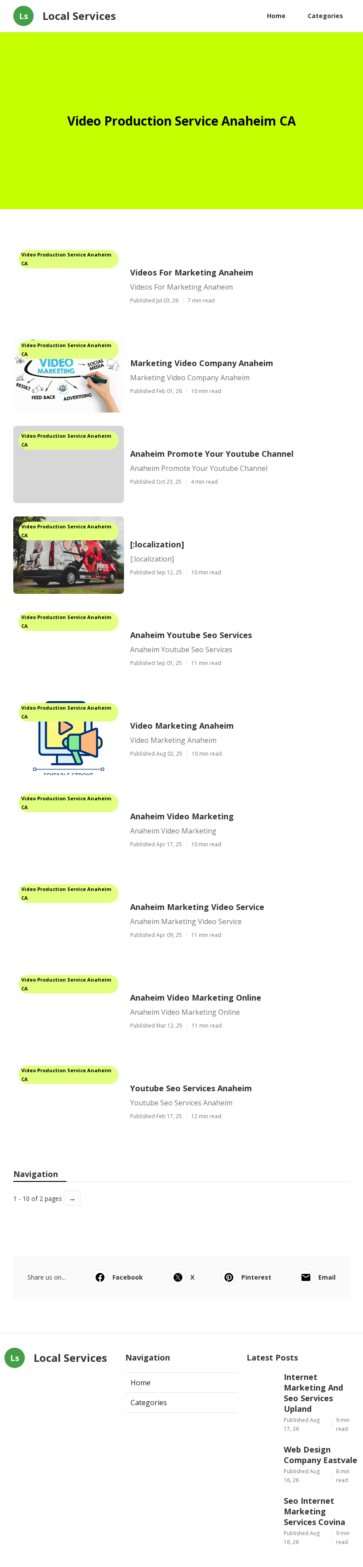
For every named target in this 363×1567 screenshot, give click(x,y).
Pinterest (256, 1277)
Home (276, 15)
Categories (325, 15)
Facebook (127, 1277)
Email (327, 1277)
